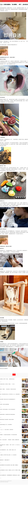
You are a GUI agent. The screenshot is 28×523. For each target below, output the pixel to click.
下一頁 (14, 374)
